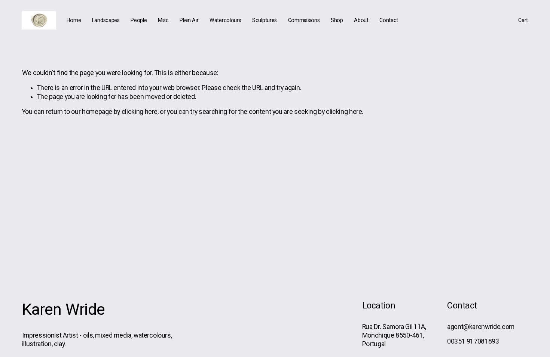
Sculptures (264, 20)
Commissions (304, 20)
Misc (163, 20)
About (361, 20)
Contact (388, 20)
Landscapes (106, 20)
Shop (337, 20)
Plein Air (189, 20)
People (139, 20)
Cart (523, 20)
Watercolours (225, 20)
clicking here (140, 111)
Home (74, 20)
